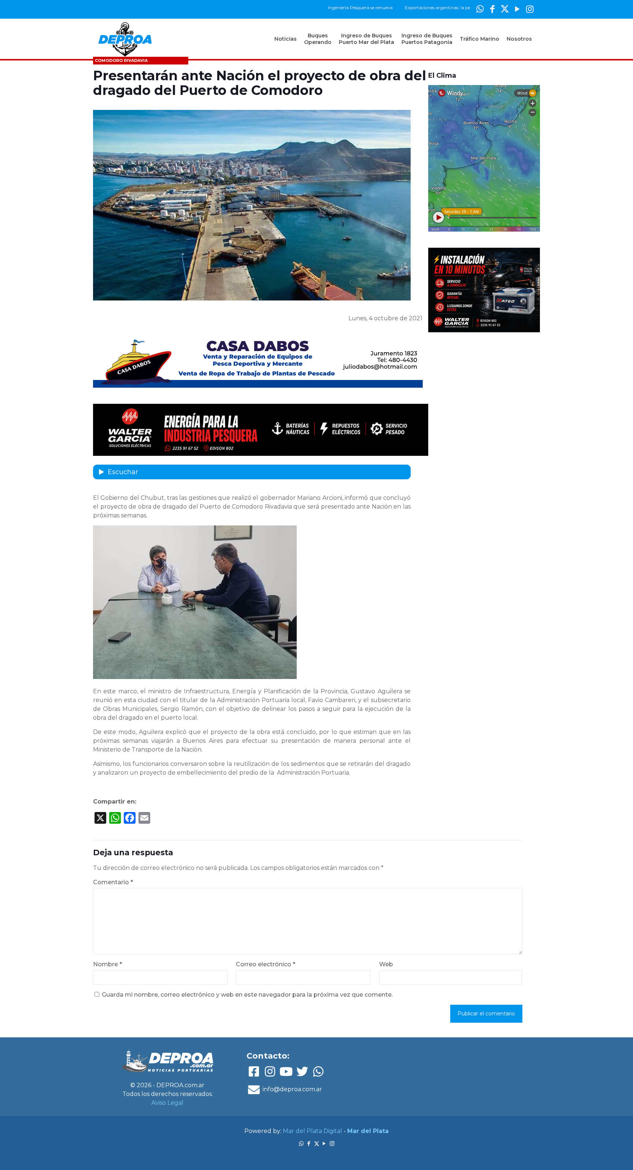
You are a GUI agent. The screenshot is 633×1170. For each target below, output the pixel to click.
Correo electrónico (265, 964)
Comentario (113, 882)
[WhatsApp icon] (479, 9)
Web (386, 964)
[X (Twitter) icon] (504, 9)
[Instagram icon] (529, 9)
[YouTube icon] (517, 9)
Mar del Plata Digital (312, 1130)
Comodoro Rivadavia (121, 60)
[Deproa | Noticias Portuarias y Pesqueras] (124, 39)
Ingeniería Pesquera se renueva (323, 7)
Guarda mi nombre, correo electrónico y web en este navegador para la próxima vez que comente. (247, 994)
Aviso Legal (167, 1102)
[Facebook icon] (492, 9)
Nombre (107, 964)
